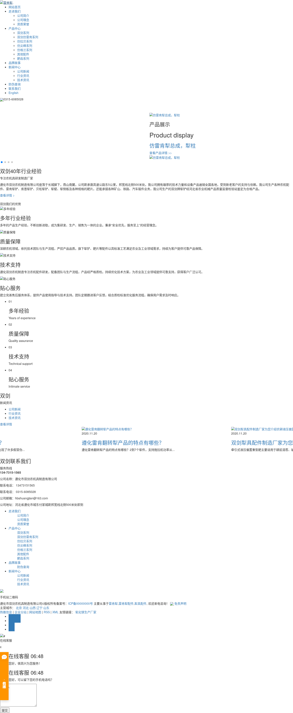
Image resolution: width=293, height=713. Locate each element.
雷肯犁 (113, 603)
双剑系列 (23, 32)
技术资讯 (23, 80)
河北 (26, 608)
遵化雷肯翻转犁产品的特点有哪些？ (41, 442)
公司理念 (23, 20)
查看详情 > (7, 195)
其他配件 (23, 54)
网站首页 (15, 7)
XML (55, 612)
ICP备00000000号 (80, 603)
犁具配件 (140, 603)
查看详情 (6, 424)
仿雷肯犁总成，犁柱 (24, 145)
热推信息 (6, 612)
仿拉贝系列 (24, 41)
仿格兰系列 (24, 50)
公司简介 (23, 15)
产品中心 (15, 28)
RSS (47, 612)
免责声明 (180, 603)
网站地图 (35, 612)
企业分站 (21, 612)
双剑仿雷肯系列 (27, 37)
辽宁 (39, 608)
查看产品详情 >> (11, 153)
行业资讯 (23, 75)
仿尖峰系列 (24, 45)
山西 (33, 608)
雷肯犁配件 (126, 603)
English (13, 93)
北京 (19, 608)
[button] (2, 162)
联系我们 (15, 88)
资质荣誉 (23, 24)
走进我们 (15, 11)
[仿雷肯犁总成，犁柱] (15, 114)
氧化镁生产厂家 (85, 612)
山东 (46, 608)
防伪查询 (15, 84)
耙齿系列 (23, 58)
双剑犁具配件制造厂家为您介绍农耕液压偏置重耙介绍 (211, 442)
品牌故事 (15, 62)
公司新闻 (23, 71)
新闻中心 (15, 67)
